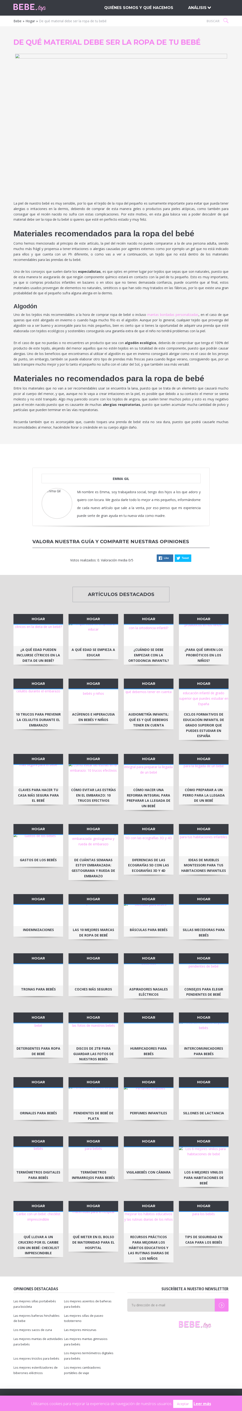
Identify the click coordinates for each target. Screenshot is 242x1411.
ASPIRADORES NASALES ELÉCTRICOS (148, 992)
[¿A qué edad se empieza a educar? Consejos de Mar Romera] (93, 635)
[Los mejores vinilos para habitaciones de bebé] (204, 1158)
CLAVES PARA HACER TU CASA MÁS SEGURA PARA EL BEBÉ (38, 795)
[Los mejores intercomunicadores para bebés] (204, 1034)
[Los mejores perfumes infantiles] (148, 1098)
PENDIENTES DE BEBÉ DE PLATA (93, 1116)
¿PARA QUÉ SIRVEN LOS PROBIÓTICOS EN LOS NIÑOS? (204, 655)
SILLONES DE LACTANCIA (203, 1113)
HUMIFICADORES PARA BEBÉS (148, 1051)
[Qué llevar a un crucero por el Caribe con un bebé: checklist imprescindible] (38, 1222)
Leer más (202, 1403)
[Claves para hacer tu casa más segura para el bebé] (38, 775)
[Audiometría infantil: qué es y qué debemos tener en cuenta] (148, 700)
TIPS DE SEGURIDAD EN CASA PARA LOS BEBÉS (203, 1240)
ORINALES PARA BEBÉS (38, 1113)
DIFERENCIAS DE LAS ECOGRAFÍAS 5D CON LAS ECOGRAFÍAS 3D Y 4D (148, 865)
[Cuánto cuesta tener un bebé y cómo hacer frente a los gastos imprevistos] (38, 845)
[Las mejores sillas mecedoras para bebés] (204, 915)
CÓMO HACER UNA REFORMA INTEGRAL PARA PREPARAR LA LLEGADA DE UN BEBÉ (148, 798)
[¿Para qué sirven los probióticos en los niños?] (204, 635)
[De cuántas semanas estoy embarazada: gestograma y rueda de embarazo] (93, 845)
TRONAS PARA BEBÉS (38, 989)
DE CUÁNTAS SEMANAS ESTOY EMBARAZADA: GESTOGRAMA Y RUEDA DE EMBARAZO (93, 868)
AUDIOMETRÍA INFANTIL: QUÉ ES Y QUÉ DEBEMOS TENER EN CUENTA (148, 719)
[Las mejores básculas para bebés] (148, 915)
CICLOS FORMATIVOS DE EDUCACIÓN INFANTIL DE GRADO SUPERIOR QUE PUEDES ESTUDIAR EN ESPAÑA (203, 725)
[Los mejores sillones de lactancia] (204, 1098)
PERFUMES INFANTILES (148, 1113)
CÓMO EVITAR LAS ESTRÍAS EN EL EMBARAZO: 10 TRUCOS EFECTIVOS (93, 795)
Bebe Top (38, 7)
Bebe (17, 21)
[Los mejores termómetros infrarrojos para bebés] (93, 1158)
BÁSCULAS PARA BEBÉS (149, 929)
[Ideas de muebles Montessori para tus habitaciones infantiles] (204, 845)
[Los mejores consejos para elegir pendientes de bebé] (204, 974)
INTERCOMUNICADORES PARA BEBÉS (203, 1051)
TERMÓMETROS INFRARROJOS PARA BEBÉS (93, 1175)
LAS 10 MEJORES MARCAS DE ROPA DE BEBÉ (93, 932)
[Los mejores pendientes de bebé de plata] (93, 1098)
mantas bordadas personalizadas (173, 314)
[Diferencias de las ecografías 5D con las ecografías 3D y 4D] (148, 845)
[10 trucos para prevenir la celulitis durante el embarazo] (38, 700)
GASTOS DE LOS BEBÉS (38, 860)
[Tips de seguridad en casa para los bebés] (204, 1222)
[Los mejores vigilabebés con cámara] (148, 1158)
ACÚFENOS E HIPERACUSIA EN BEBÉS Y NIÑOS (93, 717)
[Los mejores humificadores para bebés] (148, 1034)
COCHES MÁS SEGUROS (93, 989)
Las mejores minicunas (80, 1330)
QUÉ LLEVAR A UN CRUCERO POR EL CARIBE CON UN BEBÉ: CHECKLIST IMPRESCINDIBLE (38, 1245)
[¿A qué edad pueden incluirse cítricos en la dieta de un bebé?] (38, 635)
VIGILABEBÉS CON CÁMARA (148, 1172)
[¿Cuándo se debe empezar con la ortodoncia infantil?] (148, 635)
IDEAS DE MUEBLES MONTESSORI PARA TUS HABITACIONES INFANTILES (203, 865)
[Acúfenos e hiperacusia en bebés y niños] (93, 700)
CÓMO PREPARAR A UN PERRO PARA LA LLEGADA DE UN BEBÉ (204, 795)
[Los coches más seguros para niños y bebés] (93, 974)
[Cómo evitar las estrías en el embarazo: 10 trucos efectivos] (93, 775)
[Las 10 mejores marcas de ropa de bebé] (93, 915)
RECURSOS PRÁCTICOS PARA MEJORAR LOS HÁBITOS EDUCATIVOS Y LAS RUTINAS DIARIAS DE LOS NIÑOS (148, 1248)
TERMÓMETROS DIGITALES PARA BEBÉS (38, 1175)
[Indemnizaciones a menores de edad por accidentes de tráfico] (38, 915)
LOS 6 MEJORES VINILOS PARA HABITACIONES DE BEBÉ (204, 1177)
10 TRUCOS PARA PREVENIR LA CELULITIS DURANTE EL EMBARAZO (38, 719)
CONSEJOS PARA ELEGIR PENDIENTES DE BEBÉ (203, 992)
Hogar (30, 21)
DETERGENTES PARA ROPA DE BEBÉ (38, 1051)
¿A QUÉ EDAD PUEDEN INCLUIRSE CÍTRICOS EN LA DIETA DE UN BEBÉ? (38, 655)
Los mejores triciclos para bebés (36, 1359)
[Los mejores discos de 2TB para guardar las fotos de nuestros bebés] (93, 1034)
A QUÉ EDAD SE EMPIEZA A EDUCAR (93, 652)
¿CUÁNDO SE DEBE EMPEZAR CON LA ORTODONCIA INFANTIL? (148, 655)
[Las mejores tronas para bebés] (38, 974)
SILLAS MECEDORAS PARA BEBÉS (204, 932)
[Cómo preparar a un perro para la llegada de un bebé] (204, 775)
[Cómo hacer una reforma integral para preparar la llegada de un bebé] (148, 775)
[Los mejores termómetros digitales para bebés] (38, 1158)
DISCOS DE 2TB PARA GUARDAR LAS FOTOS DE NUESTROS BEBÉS (93, 1054)
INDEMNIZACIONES (38, 929)
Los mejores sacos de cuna (32, 1330)
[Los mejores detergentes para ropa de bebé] (38, 1034)
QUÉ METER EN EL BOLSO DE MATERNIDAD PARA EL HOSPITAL (93, 1242)
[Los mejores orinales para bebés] (38, 1098)
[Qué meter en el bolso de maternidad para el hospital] (93, 1222)
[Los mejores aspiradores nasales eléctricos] (148, 974)
